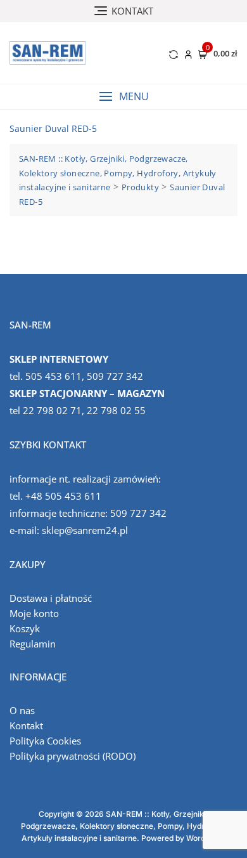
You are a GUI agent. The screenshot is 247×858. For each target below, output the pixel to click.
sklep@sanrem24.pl (85, 530)
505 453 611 (53, 376)
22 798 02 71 (52, 410)
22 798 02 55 (116, 410)
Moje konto (34, 613)
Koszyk (25, 628)
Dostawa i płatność (51, 598)
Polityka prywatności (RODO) (73, 756)
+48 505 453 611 (63, 496)
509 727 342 (115, 376)
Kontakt (26, 725)
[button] (123, 97)
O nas (22, 710)
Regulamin (33, 643)
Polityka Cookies (45, 740)
